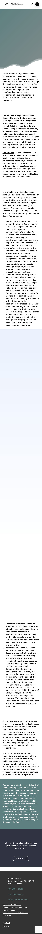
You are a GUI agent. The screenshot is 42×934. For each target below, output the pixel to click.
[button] (37, 4)
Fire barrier (7, 915)
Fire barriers (8, 153)
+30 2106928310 (15, 889)
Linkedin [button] (6, 927)
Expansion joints (9, 910)
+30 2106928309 (15, 895)
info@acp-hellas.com (18, 900)
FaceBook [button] (6, 923)
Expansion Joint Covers (12, 905)
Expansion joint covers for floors (15, 913)
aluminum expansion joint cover (15, 907)
